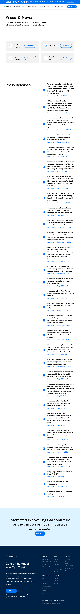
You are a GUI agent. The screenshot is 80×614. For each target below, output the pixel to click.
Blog (43, 578)
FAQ (43, 593)
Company (57, 559)
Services (45, 556)
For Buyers (45, 559)
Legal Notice (56, 603)
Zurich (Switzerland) (69, 564)
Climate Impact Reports (58, 570)
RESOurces (46, 576)
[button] (32, 6)
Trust (55, 562)
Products (45, 564)
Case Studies (46, 586)
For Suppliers (46, 562)
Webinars (45, 583)
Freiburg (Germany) (68, 560)
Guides (44, 581)
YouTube (56, 583)
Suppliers (17, 6)
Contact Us (40, 533)
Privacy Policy (46, 603)
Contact (57, 576)
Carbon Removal (45, 590)
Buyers (24, 6)
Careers (56, 564)
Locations (68, 556)
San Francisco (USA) (69, 569)
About (56, 556)
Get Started (11, 591)
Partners (56, 567)
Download (30, 46)
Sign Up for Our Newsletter (17, 596)
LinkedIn (56, 581)
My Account (46, 567)
